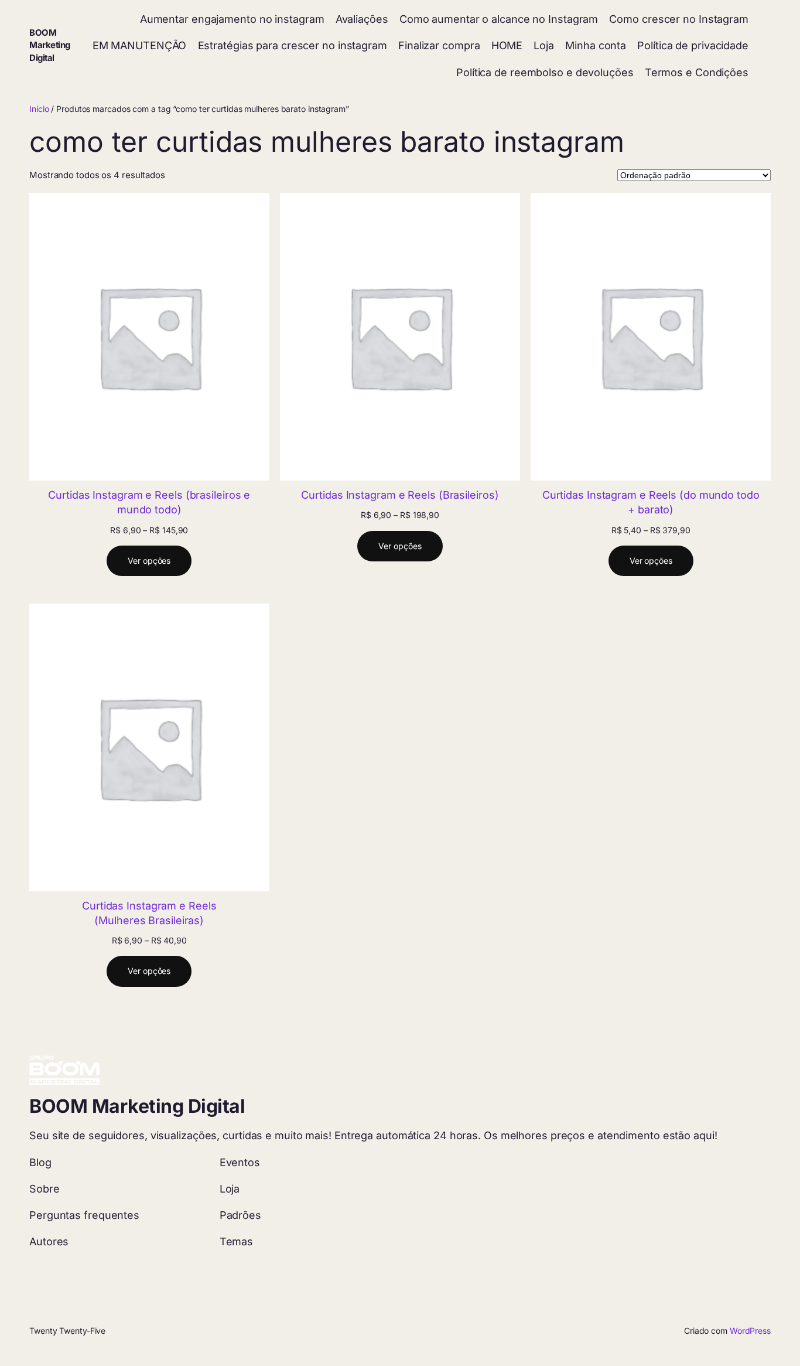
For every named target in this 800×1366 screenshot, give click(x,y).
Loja (544, 45)
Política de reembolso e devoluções (545, 72)
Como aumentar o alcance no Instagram (498, 19)
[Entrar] (754, 46)
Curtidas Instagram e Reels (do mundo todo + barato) (651, 502)
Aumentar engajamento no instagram (232, 19)
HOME (507, 45)
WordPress (750, 1331)
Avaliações (362, 19)
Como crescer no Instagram (678, 19)
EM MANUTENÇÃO (140, 45)
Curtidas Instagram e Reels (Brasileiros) (399, 495)
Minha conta (595, 45)
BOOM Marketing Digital (49, 45)
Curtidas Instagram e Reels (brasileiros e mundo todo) (149, 502)
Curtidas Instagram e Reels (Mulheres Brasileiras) (149, 913)
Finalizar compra (439, 45)
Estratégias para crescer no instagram (292, 45)
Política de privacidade (692, 45)
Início (39, 109)
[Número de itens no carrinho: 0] (765, 46)
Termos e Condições (696, 72)
